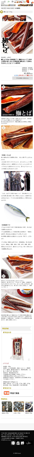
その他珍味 (17, 8)
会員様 (16, 75)
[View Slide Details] (8, 5)
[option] (5, 18)
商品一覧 (3, 8)
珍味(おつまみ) (10, 8)
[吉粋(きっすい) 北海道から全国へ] (16, 2)
